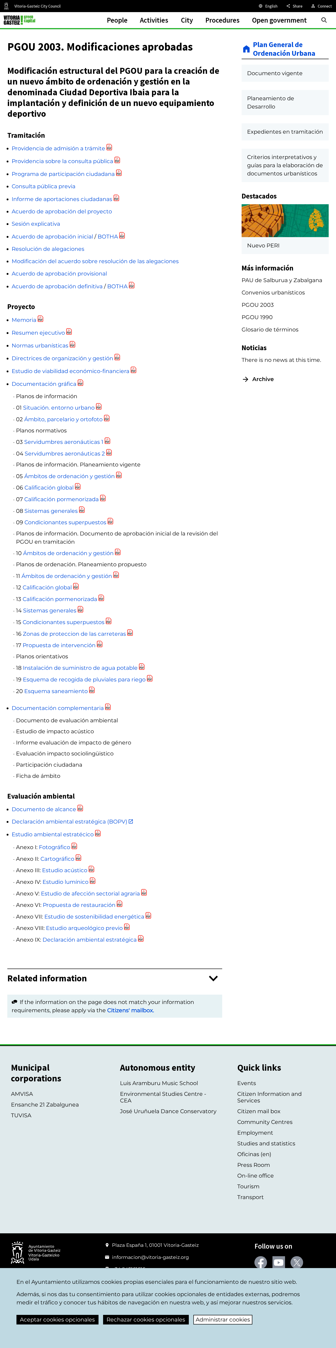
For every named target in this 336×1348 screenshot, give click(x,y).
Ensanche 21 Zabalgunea (45, 1104)
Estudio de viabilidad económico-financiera (70, 371)
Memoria (24, 320)
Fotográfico (54, 847)
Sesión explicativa (36, 223)
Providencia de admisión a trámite (58, 148)
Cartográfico (57, 858)
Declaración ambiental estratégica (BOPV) (69, 821)
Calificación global (49, 487)
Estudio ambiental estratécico (53, 834)
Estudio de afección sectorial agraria (90, 893)
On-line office (255, 1175)
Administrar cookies (223, 1319)
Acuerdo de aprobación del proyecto (62, 211)
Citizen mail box (258, 1111)
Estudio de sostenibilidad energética (94, 916)
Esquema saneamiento (56, 691)
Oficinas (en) (254, 1154)
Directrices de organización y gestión (62, 358)
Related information (47, 978)
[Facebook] (260, 1262)
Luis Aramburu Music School (159, 1083)
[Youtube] (278, 1262)
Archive (263, 379)
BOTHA (108, 236)
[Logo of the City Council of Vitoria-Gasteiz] (35, 1253)
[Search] (324, 20)
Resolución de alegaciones (48, 249)
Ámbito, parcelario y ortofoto (63, 419)
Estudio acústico (64, 870)
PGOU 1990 (257, 317)
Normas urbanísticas (40, 345)
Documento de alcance (44, 809)
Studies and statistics (266, 1143)
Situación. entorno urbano (59, 407)
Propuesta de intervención (59, 645)
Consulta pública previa (43, 186)
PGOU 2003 (258, 305)
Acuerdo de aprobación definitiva (57, 286)
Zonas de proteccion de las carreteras (74, 633)
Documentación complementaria (58, 708)
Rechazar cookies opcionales (146, 1319)
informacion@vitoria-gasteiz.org (150, 1257)
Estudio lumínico (65, 882)
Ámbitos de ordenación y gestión (69, 476)
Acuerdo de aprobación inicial (52, 236)
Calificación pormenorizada (61, 499)
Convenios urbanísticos (273, 292)
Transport (250, 1197)
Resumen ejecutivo (38, 332)
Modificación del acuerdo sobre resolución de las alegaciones (95, 261)
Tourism (248, 1186)
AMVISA (22, 1094)
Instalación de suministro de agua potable (80, 668)
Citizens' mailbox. (130, 1010)
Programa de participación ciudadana (63, 174)
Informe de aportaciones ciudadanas (62, 199)
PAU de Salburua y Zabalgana (282, 280)
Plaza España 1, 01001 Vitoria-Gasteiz (155, 1245)
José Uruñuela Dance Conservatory (168, 1111)
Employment (255, 1132)
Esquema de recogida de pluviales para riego (84, 679)
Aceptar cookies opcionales (57, 1319)
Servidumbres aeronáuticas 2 (65, 453)
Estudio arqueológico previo (84, 928)
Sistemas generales (51, 511)
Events (246, 1083)
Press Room (253, 1165)
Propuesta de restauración (79, 905)
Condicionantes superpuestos (65, 522)
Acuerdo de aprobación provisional (59, 273)
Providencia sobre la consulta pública (62, 161)
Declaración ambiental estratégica (90, 939)
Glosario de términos (270, 329)
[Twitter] (297, 1262)
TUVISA (21, 1115)
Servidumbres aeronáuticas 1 (63, 442)
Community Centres (265, 1122)
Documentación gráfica (44, 384)
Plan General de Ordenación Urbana (284, 49)
